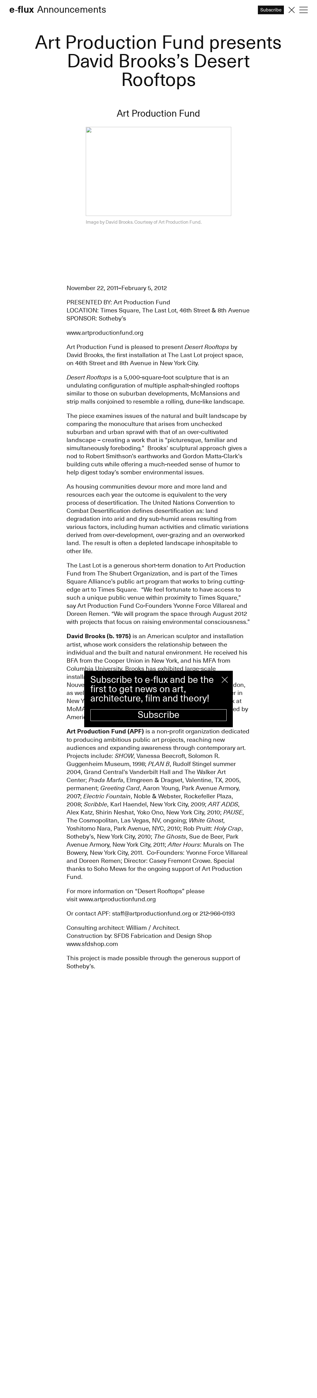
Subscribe (159, 715)
